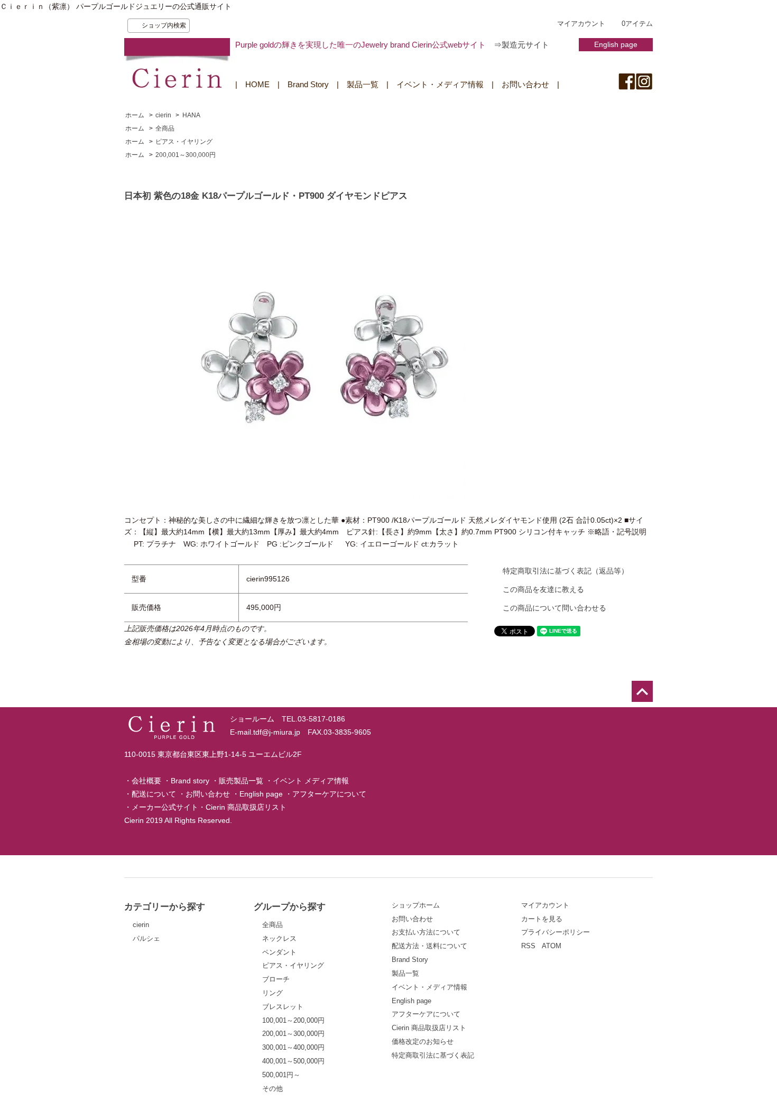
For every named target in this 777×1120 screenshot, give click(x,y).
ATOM (551, 946)
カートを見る (541, 919)
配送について (154, 794)
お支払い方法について (426, 932)
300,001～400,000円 (293, 1047)
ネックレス (279, 938)
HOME (257, 84)
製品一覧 (362, 84)
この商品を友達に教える (543, 589)
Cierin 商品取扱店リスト (246, 807)
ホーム (134, 115)
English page (615, 44)
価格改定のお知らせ (423, 1041)
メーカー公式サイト (165, 807)
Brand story (190, 780)
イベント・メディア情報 (440, 84)
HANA (191, 115)
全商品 (164, 128)
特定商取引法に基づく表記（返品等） (565, 571)
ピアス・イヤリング (183, 141)
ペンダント (279, 952)
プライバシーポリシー (555, 932)
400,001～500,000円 (293, 1061)
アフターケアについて (329, 794)
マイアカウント (581, 23)
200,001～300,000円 (185, 155)
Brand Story (308, 84)
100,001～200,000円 (293, 1020)
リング (272, 993)
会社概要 (146, 780)
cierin (163, 115)
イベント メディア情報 (311, 780)
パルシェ (146, 938)
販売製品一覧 (241, 780)
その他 (272, 1089)
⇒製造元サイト (521, 44)
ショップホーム (416, 905)
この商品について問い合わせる (554, 608)
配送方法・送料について (429, 946)
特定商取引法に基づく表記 (433, 1055)
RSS (528, 946)
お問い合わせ (525, 84)
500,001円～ (281, 1075)
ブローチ (276, 979)
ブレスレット (282, 1007)
